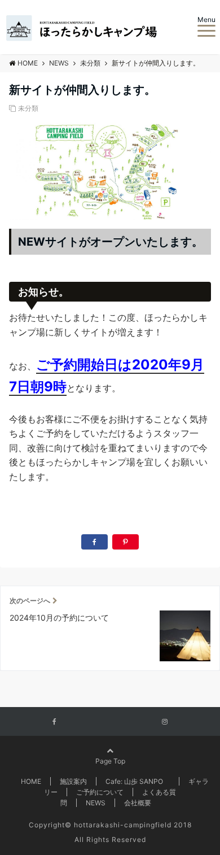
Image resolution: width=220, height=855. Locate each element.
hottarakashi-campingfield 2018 (133, 825)
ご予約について (100, 792)
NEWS (95, 803)
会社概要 (137, 803)
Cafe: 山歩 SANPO (137, 781)
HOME (31, 781)
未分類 (28, 108)
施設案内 (73, 781)
